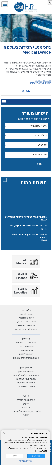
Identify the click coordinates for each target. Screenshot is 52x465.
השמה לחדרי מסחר (26, 386)
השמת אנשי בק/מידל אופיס (26, 375)
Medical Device (26, 317)
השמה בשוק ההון (26, 371)
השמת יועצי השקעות (26, 379)
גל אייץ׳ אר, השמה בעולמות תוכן (26, 411)
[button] (4, 4)
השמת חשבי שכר (26, 346)
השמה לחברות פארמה (26, 325)
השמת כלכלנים (26, 354)
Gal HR (26, 396)
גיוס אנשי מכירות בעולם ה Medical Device (27, 50)
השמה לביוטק (26, 314)
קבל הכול (36, 456)
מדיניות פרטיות (25, 461)
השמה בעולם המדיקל (26, 321)
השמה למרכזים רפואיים (26, 329)
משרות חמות (34, 182)
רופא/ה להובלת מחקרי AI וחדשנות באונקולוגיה (26, 215)
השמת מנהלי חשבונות (26, 342)
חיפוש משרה (35, 113)
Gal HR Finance (21, 276)
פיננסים (26, 339)
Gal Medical (21, 261)
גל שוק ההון (26, 367)
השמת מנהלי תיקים (26, 382)
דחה (15, 456)
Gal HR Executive (20, 291)
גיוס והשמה (26, 407)
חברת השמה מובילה (26, 400)
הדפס (24, 90)
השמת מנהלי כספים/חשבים (26, 358)
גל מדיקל (26, 310)
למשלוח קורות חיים (43, 80)
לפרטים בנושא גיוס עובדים (40, 83)
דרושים (26, 404)
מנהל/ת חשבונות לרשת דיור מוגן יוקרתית (28, 224)
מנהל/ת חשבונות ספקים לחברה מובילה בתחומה (29, 234)
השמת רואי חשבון (26, 350)
